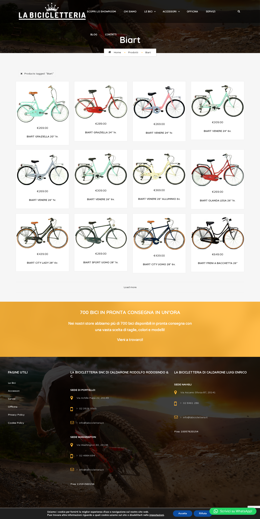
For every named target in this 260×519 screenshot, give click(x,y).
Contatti (111, 34)
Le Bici (148, 11)
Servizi (210, 11)
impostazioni (156, 515)
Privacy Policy (16, 414)
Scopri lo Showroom (101, 11)
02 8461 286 (191, 403)
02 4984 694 (87, 455)
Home (117, 52)
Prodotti (133, 52)
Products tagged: (39, 73)
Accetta (182, 513)
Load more (130, 287)
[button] (232, 511)
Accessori (170, 11)
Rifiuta (203, 513)
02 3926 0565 (88, 408)
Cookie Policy (16, 422)
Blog (93, 34)
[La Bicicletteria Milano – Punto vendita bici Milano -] (52, 11)
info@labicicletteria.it (91, 422)
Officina (192, 11)
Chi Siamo (130, 11)
